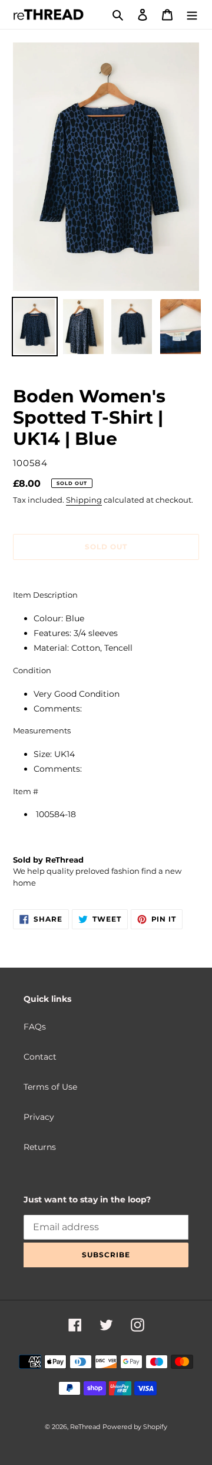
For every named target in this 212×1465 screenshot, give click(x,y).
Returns (40, 1147)
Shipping (84, 499)
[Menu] (192, 14)
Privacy (39, 1117)
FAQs (35, 1026)
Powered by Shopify (134, 1427)
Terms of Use (50, 1086)
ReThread (85, 1427)
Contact (40, 1056)
